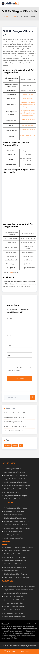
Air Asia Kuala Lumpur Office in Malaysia (15, 508)
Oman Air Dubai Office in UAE (12, 610)
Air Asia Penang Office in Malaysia (13, 603)
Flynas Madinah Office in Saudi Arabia (14, 617)
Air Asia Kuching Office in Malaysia (14, 499)
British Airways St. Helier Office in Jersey (16, 557)
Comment (10, 318)
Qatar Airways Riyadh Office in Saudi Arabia (16, 577)
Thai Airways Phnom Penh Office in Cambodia (17, 485)
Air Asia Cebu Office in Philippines (13, 515)
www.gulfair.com (28, 94)
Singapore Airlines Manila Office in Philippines (17, 528)
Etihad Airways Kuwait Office (12, 469)
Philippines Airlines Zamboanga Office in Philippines (18, 547)
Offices (14, 16)
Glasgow (7, 445)
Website (9, 356)
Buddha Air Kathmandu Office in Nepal (15, 567)
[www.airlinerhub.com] (10, 3)
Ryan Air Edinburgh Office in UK (13, 422)
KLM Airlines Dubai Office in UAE (13, 596)
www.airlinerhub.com (16, 646)
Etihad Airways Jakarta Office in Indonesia (16, 475)
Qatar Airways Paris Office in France (14, 472)
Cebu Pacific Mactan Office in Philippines (15, 574)
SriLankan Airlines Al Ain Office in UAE (15, 561)
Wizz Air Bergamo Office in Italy (13, 564)
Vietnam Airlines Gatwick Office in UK (15, 417)
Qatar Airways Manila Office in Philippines (16, 525)
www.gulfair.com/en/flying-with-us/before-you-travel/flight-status (27, 113)
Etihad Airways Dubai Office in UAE (14, 535)
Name (9, 336)
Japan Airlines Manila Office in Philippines (15, 593)
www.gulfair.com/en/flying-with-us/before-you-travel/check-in (27, 104)
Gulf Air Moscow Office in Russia (13, 431)
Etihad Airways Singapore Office (13, 538)
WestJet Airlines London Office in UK (14, 413)
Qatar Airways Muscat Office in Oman (15, 600)
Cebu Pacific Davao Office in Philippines (15, 518)
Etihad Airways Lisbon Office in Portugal (15, 482)
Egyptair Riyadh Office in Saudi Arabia (15, 479)
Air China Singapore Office (11, 492)
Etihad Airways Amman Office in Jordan (15, 554)
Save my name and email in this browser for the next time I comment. (19, 369)
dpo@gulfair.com (28, 98)
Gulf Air (11, 272)
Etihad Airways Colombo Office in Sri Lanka (16, 521)
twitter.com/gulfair (27, 125)
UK (20, 445)
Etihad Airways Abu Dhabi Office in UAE (15, 489)
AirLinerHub (7, 16)
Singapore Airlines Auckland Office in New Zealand (18, 590)
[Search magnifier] (32, 397)
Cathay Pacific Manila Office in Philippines (15, 496)
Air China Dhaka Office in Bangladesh (14, 606)
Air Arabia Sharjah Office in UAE (13, 571)
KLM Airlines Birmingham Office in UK (15, 426)
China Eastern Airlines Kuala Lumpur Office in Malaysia (19, 586)
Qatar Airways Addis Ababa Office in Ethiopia (17, 550)
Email (9, 346)
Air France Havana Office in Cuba (13, 613)
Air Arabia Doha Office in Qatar (13, 531)
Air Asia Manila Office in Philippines (14, 511)
